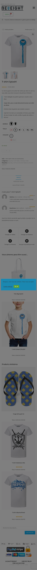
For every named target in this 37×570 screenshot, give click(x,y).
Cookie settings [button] (7, 286)
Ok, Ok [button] (16, 286)
